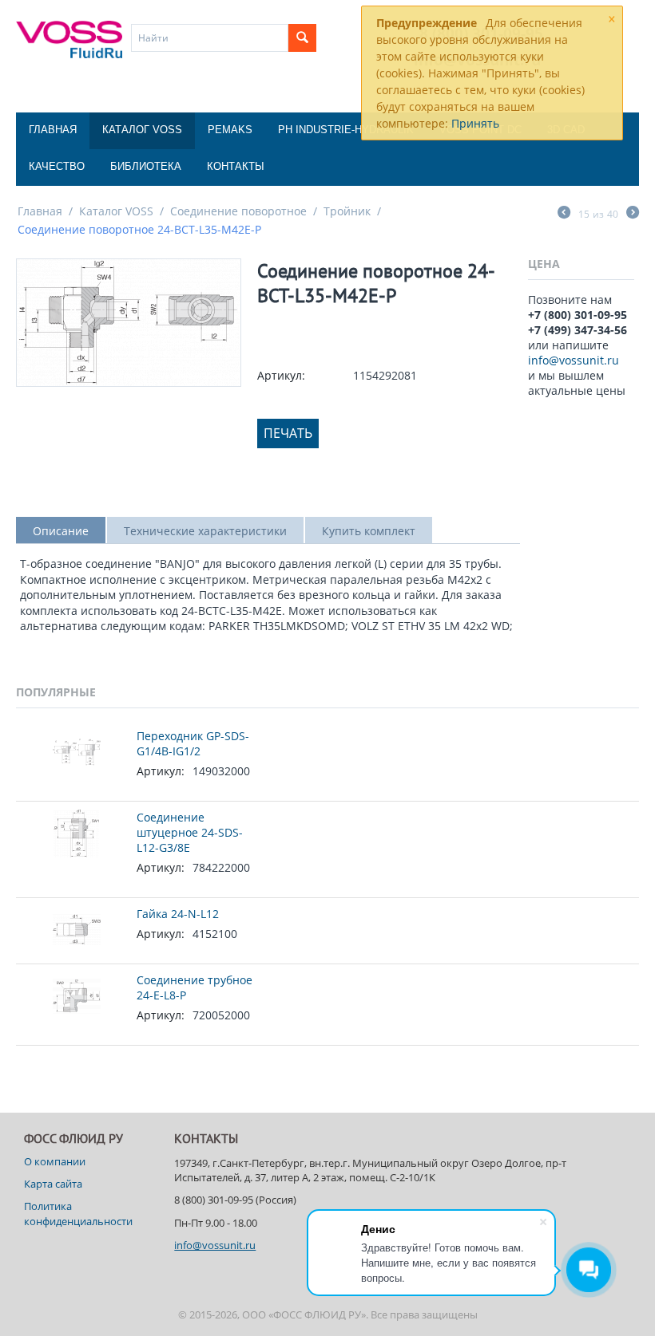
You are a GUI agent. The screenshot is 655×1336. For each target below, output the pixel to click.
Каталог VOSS (142, 130)
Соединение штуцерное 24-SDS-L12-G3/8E (190, 832)
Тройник (347, 211)
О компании (54, 1161)
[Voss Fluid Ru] (69, 38)
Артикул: (281, 375)
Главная (53, 130)
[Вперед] (632, 213)
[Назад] (564, 213)
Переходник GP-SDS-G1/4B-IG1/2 (193, 743)
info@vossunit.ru (573, 360)
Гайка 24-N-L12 (178, 913)
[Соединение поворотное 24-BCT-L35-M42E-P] (128, 322)
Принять (475, 123)
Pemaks (230, 130)
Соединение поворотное (238, 211)
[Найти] (302, 38)
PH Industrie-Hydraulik (346, 130)
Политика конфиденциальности (78, 1213)
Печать (288, 433)
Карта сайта (53, 1183)
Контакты (235, 166)
